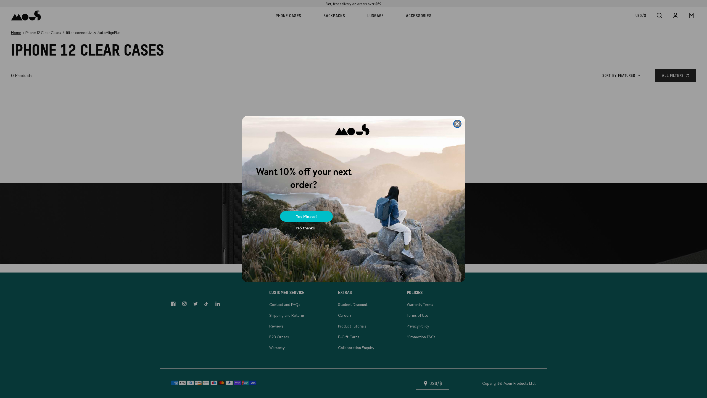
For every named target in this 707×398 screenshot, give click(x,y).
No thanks (305, 228)
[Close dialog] (457, 124)
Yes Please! (306, 216)
